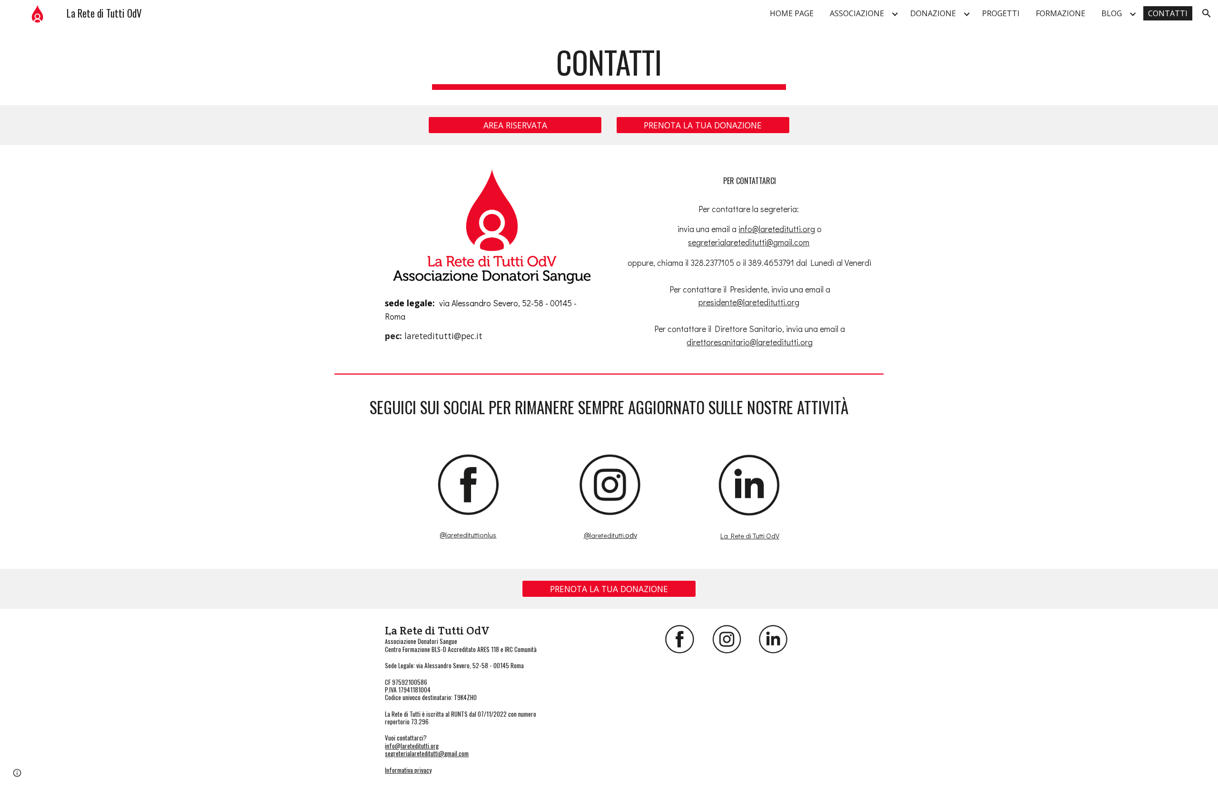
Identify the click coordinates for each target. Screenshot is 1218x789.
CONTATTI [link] (1168, 13)
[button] (1206, 13)
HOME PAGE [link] (792, 13)
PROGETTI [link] (1001, 13)
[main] (609, 67)
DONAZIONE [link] (933, 13)
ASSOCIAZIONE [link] (857, 13)
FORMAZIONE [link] (1060, 13)
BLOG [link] (1111, 13)
